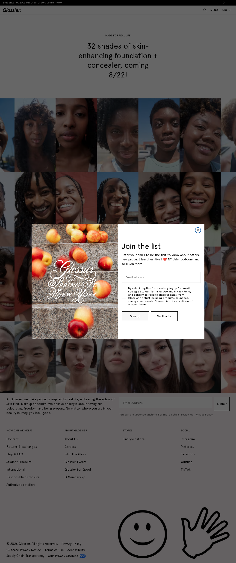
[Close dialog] (198, 230)
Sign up (135, 316)
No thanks (164, 316)
